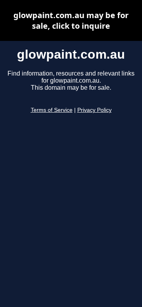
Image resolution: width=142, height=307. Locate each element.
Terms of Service (52, 110)
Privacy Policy (94, 110)
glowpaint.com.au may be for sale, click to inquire (71, 20)
